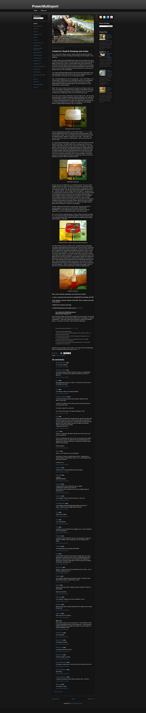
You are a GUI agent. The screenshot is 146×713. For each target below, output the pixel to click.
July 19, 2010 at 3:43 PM (62, 509)
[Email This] (64, 353)
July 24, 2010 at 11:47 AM (62, 666)
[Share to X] (68, 353)
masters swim (37, 42)
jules (57, 416)
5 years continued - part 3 (109, 89)
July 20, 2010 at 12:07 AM (62, 582)
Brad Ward (58, 597)
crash (34, 87)
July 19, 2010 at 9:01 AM (62, 448)
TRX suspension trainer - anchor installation (109, 54)
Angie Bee (58, 467)
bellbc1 (58, 585)
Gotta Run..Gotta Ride (61, 396)
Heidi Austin (59, 567)
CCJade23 (58, 536)
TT (34, 40)
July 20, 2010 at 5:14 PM (62, 601)
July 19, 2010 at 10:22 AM (62, 464)
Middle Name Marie (61, 362)
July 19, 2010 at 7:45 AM (62, 386)
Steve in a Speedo (74, 328)
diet (34, 31)
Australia (35, 45)
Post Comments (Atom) (76, 703)
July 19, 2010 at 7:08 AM (62, 366)
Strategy (35, 69)
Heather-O (58, 604)
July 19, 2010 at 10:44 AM (62, 472)
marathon (36, 34)
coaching (35, 63)
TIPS (34, 29)
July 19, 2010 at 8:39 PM (62, 573)
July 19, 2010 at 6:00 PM (62, 516)
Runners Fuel (59, 632)
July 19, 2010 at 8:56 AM (62, 428)
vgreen (57, 431)
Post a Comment (58, 691)
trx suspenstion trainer (39, 74)
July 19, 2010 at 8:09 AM (62, 413)
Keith (57, 553)
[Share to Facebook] (70, 353)
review (35, 81)
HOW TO (35, 61)
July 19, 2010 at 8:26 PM (62, 564)
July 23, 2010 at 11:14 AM (62, 637)
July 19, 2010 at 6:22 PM (62, 543)
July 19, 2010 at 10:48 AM (62, 500)
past (34, 79)
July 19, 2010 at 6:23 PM (62, 550)
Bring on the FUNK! (109, 71)
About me (43, 10)
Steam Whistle (37, 84)
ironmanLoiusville (38, 66)
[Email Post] (61, 353)
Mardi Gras (36, 52)
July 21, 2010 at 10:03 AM (62, 617)
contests (58, 355)
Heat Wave (36, 58)
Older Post (91, 699)
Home (35, 10)
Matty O (58, 451)
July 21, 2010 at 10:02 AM (62, 610)
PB (34, 37)
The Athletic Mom (60, 503)
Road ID (63, 355)
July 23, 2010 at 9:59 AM (62, 629)
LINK (79, 349)
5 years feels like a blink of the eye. (109, 37)
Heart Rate (36, 55)
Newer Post (55, 699)
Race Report (36, 26)
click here (86, 132)
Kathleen (58, 576)
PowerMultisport (45, 6)
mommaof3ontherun (61, 662)
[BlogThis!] (66, 353)
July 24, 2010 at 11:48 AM (62, 681)
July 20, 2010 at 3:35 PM (62, 594)
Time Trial (36, 72)
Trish (57, 512)
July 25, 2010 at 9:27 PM (62, 688)
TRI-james (58, 684)
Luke (57, 380)
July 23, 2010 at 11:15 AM (62, 644)
